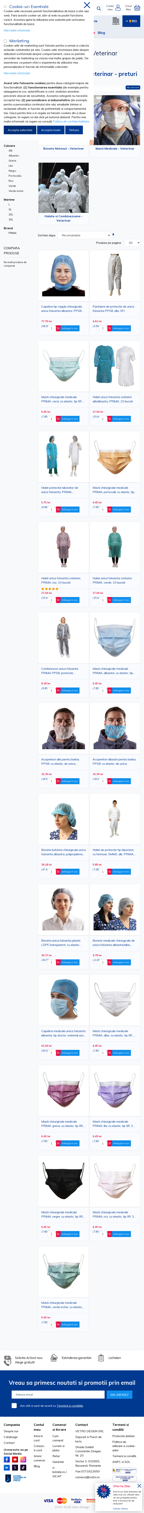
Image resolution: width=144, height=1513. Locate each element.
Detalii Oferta (120, 1508)
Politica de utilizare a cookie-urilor (124, 1446)
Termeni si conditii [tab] (120, 1427)
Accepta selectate (20, 130)
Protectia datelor (123, 1436)
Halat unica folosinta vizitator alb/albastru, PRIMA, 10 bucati (113, 399)
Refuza (74, 130)
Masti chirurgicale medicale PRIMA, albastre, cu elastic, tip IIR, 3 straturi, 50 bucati (113, 671)
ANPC (116, 1462)
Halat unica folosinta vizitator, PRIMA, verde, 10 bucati (112, 580)
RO (134, 21)
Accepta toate (51, 130)
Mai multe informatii (17, 30)
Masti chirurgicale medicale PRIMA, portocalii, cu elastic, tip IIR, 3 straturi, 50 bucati (113, 490)
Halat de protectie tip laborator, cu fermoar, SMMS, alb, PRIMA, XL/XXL (113, 852)
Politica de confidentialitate (71, 121)
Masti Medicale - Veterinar (115, 148)
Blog (101, 32)
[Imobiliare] (116, 21)
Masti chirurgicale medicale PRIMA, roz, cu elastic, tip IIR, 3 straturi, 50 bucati (113, 1215)
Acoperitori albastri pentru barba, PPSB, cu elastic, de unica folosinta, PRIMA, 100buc (114, 762)
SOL (127, 1462)
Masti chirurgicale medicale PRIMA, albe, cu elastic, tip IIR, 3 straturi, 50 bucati (114, 1034)
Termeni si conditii (124, 1456)
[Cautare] (99, 8)
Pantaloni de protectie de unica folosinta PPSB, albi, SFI (113, 309)
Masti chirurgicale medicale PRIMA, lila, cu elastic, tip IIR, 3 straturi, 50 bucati (113, 1124)
